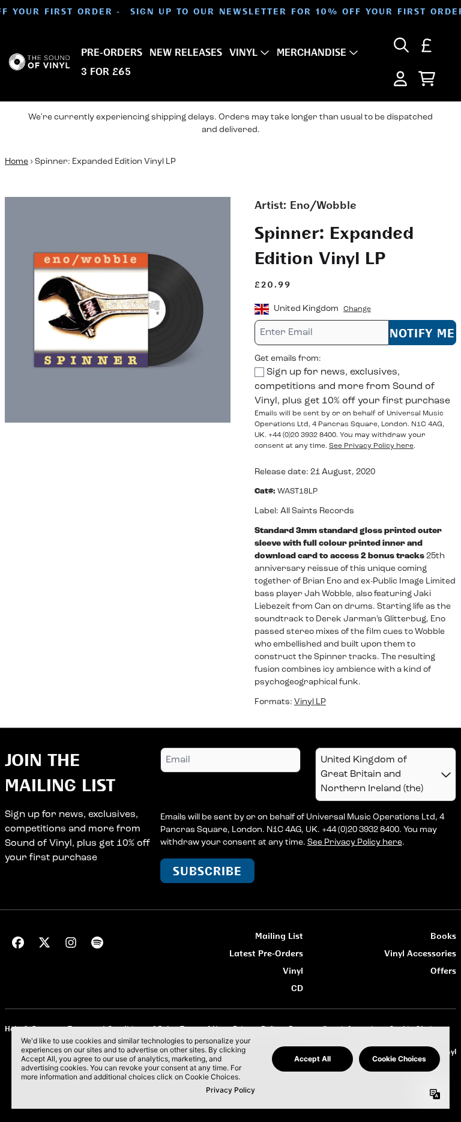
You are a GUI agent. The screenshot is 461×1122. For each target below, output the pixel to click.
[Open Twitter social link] (44, 942)
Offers (443, 970)
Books (443, 935)
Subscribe (207, 871)
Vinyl (293, 970)
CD (297, 988)
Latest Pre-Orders (266, 953)
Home (16, 161)
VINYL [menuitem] (243, 52)
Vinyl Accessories (420, 953)
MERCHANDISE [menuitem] (311, 52)
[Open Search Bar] (400, 45)
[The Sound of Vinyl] (39, 61)
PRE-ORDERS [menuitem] (111, 52)
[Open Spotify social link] (97, 942)
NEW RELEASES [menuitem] (185, 52)
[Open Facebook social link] (18, 942)
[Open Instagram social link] (71, 942)
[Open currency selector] (427, 45)
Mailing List (279, 935)
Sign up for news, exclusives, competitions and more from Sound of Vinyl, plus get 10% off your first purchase (352, 386)
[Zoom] (117, 310)
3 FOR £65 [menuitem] (106, 71)
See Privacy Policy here (371, 446)
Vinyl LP (310, 702)
